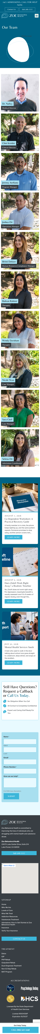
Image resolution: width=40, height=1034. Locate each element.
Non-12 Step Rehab (9, 969)
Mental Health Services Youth (19, 647)
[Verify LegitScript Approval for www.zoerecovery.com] (10, 991)
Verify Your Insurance (10, 931)
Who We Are (6, 907)
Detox (4, 954)
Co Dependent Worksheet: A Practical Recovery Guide (19, 520)
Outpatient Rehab (8, 963)
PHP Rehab (6, 960)
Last (5, 753)
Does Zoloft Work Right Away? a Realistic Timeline (18, 584)
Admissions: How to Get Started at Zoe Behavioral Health (17, 924)
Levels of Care (7, 910)
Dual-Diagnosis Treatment (12, 966)
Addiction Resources (10, 916)
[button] (36, 16)
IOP (3, 957)
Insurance (5, 928)
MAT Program (7, 972)
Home (4, 904)
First (6, 745)
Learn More (13, 537)
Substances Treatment (10, 920)
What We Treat (7, 913)
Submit (11, 796)
